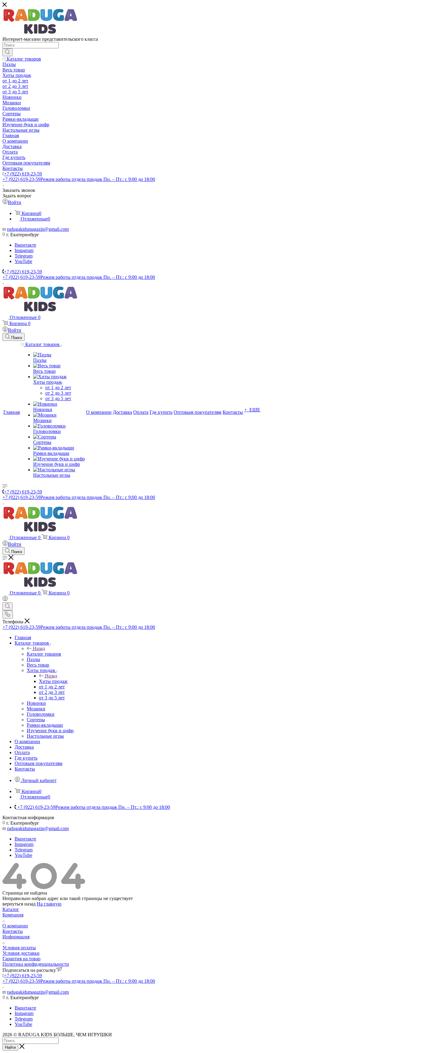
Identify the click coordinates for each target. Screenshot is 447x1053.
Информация (15, 936)
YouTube (23, 261)
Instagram (24, 250)
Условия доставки (21, 953)
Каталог (10, 909)
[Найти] (7, 52)
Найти (10, 1047)
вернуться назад (19, 903)
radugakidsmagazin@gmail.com (38, 229)
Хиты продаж (53, 681)
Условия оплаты (19, 947)
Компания (12, 914)
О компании (15, 925)
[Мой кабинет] (5, 599)
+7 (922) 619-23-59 (23, 173)
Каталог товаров (44, 653)
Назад (39, 648)
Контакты (12, 931)
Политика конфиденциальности (35, 964)
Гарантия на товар (21, 958)
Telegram (24, 255)
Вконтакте (25, 245)
